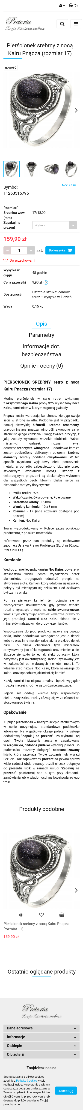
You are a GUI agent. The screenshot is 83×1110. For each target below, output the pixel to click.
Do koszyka (57, 250)
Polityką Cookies (26, 1080)
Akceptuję (66, 1091)
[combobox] (54, 225)
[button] (41, 1028)
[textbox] (51, 225)
